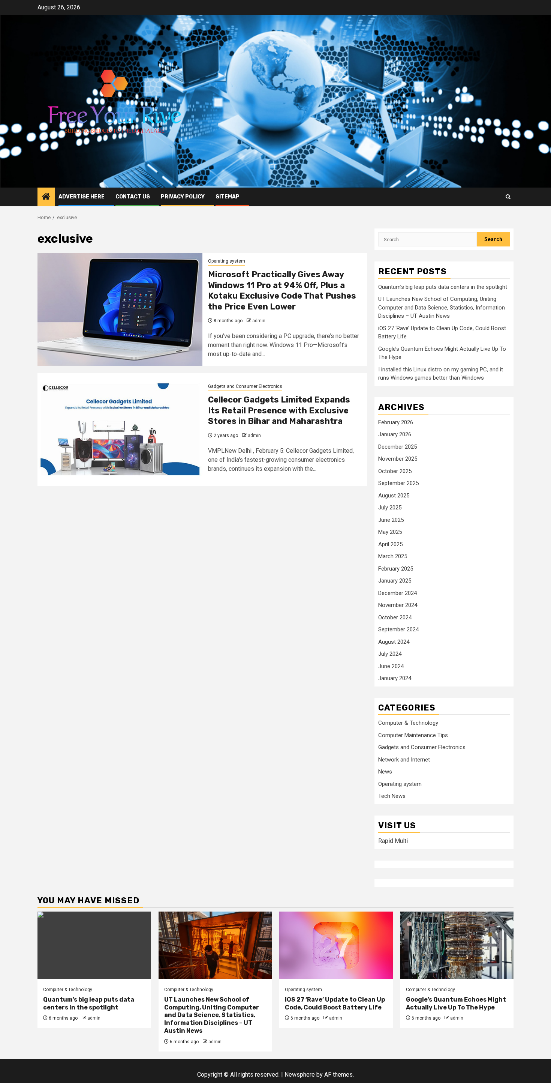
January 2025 (394, 580)
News (385, 771)
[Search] (508, 196)
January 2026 (394, 434)
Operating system (226, 261)
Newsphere (299, 1074)
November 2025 (397, 458)
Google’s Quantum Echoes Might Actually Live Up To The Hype (456, 1003)
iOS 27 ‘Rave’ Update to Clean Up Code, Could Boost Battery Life (335, 1003)
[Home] (46, 197)
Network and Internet (404, 759)
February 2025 (395, 568)
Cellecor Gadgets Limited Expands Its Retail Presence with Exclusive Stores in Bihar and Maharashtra (279, 410)
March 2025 (392, 556)
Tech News (392, 796)
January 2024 (394, 678)
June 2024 (391, 666)
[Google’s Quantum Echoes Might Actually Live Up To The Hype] (457, 945)
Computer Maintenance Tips (413, 735)
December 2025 (397, 446)
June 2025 (391, 520)
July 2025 (389, 507)
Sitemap (228, 197)
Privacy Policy (183, 197)
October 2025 (395, 471)
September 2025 (398, 483)
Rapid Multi (393, 840)
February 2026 (395, 422)
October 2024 (395, 617)
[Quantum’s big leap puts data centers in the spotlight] (94, 945)
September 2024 (398, 629)
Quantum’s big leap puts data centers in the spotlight (442, 287)
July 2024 (389, 653)
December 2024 (397, 593)
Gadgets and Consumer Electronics (245, 386)
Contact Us (132, 197)
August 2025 (393, 495)
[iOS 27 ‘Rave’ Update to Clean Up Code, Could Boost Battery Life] (336, 945)
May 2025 (390, 532)
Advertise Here (81, 197)
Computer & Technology (408, 722)
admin (258, 320)
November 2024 (397, 605)
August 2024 (393, 641)
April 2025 (390, 544)
